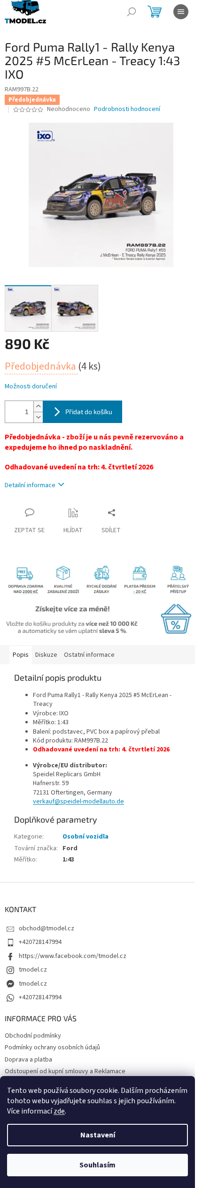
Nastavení (97, 1135)
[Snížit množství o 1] (38, 417)
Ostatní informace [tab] (89, 655)
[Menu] (180, 11)
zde (59, 1111)
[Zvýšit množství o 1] (38, 406)
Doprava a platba (28, 1059)
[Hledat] (131, 11)
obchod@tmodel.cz (46, 928)
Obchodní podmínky (33, 1035)
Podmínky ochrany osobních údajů (52, 1047)
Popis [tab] (21, 655)
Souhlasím (97, 1165)
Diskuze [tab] (46, 655)
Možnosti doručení (31, 386)
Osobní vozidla (85, 836)
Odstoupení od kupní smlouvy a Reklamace (65, 1071)
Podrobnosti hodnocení (127, 109)
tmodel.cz (33, 969)
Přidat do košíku (88, 412)
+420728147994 (40, 942)
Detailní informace (30, 485)
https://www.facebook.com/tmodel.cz (72, 956)
